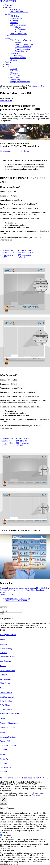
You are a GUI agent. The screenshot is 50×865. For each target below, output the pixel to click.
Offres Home (5, 705)
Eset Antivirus (5, 661)
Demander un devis (7, 727)
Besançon (11, 588)
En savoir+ (36, 795)
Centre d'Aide (5, 741)
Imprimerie (4, 590)
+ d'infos (25, 151)
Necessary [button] (4, 833)
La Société (4, 759)
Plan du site (4, 771)
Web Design (4, 644)
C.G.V (39, 778)
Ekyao (10, 594)
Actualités (3, 666)
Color (27, 588)
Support (2, 732)
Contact (2, 718)
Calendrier (20, 588)
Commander (6, 151)
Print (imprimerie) (7, 697)
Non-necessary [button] (5, 848)
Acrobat (3, 588)
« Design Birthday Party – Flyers (17, 599)
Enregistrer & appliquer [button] (9, 864)
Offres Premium (6, 701)
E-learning (4, 653)
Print (42, 590)
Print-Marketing (6, 648)
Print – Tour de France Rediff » (17, 601)
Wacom (3, 592)
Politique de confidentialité (24, 778)
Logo (28, 590)
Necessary (7, 835)
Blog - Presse (5, 683)
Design (32, 588)
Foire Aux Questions (8, 737)
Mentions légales (6, 778)
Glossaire (3, 749)
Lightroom (21, 590)
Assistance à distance (8, 745)
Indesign (12, 590)
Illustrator (44, 588)
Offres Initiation (6, 709)
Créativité (3, 594)
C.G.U (45, 778)
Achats (2, 688)
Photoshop (35, 590)
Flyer (38, 588)
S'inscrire (3, 675)
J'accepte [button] (27, 795)
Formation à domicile (8, 657)
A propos (2, 754)
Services (2, 639)
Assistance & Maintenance (10, 713)
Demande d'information (9, 723)
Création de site (6, 693)
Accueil (35, 86)
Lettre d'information (7, 671)
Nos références (5, 767)
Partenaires (4, 763)
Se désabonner (5, 679)
